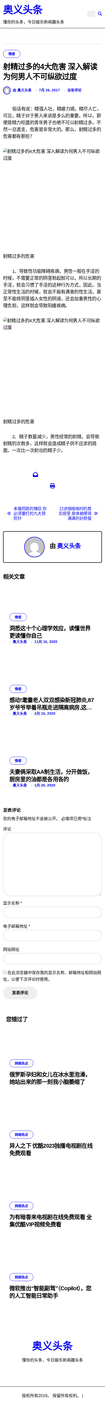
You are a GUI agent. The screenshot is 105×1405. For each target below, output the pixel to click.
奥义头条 (22, 9)
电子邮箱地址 (16, 926)
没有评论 (74, 90)
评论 (7, 829)
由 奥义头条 (22, 90)
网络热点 (21, 1063)
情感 (11, 54)
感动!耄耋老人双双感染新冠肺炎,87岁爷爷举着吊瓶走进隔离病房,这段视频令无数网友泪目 (51, 707)
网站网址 (11, 949)
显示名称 (12, 903)
